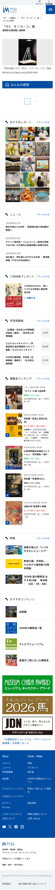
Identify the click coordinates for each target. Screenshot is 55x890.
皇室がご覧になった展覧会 (34, 660)
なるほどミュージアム (13, 796)
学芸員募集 (7, 772)
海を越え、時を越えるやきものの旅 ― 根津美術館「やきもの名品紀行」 (27, 258)
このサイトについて (12, 814)
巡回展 (23, 612)
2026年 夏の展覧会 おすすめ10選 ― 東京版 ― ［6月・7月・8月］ (36, 580)
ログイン (6, 803)
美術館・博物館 (35, 756)
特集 (30, 763)
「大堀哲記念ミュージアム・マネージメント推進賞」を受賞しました (26, 741)
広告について (8, 818)
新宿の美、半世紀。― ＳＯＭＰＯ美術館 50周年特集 (36, 564)
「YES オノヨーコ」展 (29, 17)
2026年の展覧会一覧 (30, 628)
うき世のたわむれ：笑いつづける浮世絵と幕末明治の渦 (35, 289)
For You (6, 807)
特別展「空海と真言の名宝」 (35, 420)
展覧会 (13, 17)
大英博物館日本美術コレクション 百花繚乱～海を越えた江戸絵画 (37, 453)
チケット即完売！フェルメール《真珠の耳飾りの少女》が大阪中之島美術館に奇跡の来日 (27, 243)
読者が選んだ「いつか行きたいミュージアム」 (37, 549)
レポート (6, 763)
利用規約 (6, 884)
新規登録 (32, 803)
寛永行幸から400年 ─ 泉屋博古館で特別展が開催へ (27, 228)
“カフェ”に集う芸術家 (35, 390)
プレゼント (33, 767)
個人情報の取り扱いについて (32, 884)
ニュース (6, 767)
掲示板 (31, 772)
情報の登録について (37, 814)
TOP (5, 17)
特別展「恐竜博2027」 (35, 478)
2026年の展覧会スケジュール (40, 780)
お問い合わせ (34, 818)
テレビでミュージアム (31, 644)
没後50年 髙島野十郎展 (35, 506)
